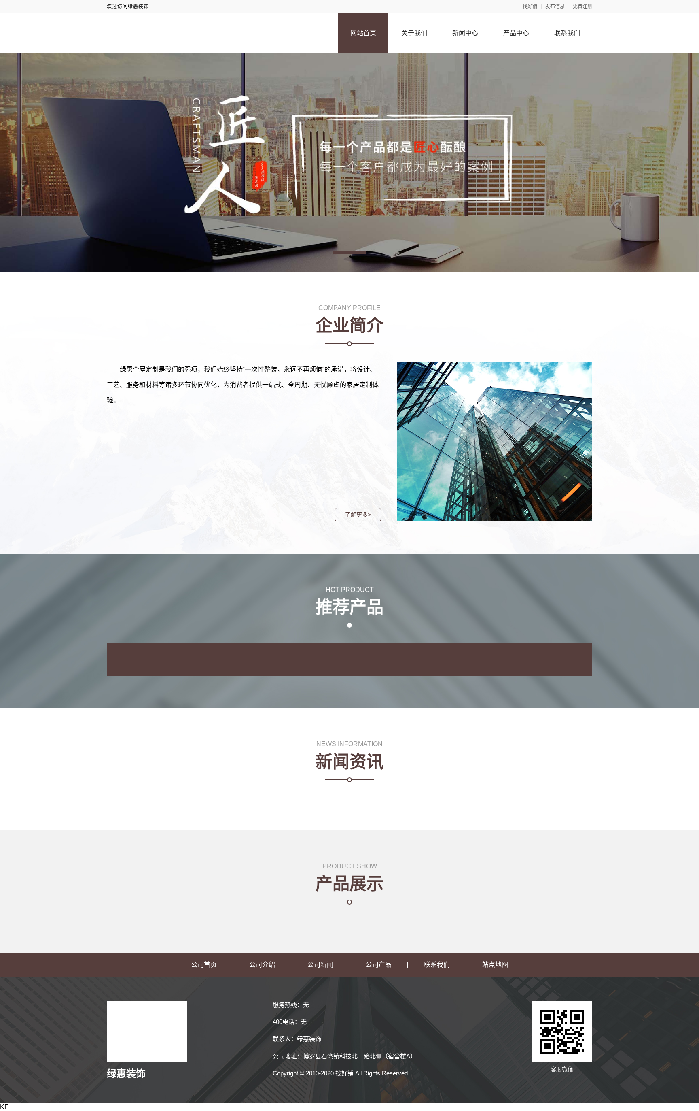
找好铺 (530, 6)
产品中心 (516, 33)
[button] (349, 252)
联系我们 (567, 33)
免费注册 (582, 6)
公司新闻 (320, 964)
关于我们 (414, 33)
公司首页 (204, 964)
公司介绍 (262, 964)
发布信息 (555, 6)
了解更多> (358, 514)
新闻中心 (465, 33)
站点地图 (495, 964)
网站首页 (363, 33)
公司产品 (379, 964)
